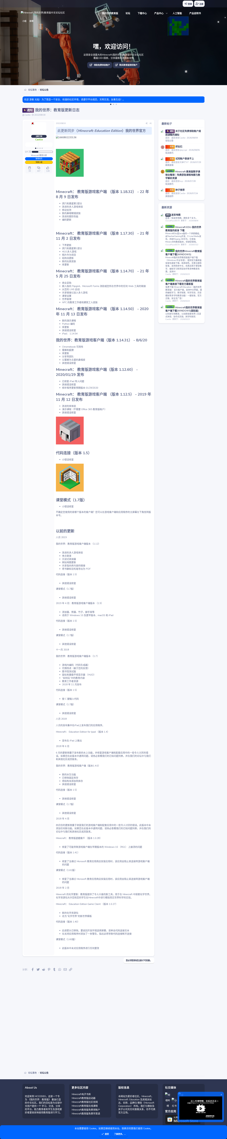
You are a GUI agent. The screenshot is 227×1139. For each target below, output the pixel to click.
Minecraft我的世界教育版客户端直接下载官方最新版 (183, 282)
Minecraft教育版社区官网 (85, 1102)
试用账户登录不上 (182, 158)
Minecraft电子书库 (81, 1094)
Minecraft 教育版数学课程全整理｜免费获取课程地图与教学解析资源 (182, 175)
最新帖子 (167, 124)
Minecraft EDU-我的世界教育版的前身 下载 (183, 229)
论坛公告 (169, 140)
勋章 (31, 21)
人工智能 (177, 13)
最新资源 (167, 207)
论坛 (128, 13)
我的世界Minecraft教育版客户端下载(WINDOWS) (183, 253)
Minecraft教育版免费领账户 (86, 1109)
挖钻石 (176, 146)
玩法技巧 (169, 153)
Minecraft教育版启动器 (83, 1098)
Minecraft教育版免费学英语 (86, 1113)
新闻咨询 (169, 165)
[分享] (147, 123)
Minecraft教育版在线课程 (85, 1105)
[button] (160, 13)
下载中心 (142, 13)
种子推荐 (177, 189)
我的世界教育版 (110, 13)
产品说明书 (195, 13)
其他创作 (169, 196)
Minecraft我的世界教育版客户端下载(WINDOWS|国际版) (183, 309)
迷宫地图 (173, 214)
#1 (151, 123)
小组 (24, 21)
